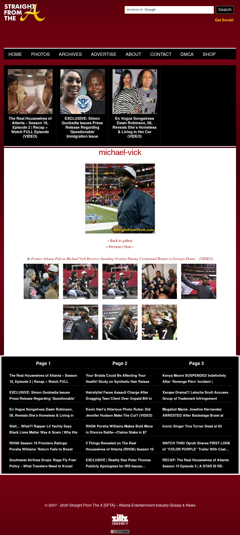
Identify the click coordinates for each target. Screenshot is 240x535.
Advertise (103, 54)
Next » (129, 246)
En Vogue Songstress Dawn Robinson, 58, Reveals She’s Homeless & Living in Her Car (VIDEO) (134, 127)
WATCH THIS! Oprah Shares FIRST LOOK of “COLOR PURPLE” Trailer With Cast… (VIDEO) (196, 449)
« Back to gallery (120, 240)
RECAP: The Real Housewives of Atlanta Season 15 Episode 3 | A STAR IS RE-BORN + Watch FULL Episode (195, 465)
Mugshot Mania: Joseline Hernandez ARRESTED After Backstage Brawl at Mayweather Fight (192, 415)
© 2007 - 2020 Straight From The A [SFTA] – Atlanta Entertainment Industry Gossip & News (120, 505)
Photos (40, 54)
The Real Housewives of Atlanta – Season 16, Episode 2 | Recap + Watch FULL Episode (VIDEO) (30, 127)
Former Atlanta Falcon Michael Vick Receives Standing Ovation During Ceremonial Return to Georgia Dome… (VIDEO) (122, 258)
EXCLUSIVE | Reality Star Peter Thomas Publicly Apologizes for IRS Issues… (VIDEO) (118, 465)
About (133, 54)
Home (15, 54)
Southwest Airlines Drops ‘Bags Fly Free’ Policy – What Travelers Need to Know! (43, 463)
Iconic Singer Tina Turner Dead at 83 (192, 426)
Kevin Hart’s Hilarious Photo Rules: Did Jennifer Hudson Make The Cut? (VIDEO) (119, 412)
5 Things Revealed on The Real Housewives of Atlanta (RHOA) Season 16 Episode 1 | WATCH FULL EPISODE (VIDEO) (120, 452)
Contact (161, 54)
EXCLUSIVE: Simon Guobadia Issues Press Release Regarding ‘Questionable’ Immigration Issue (82, 127)
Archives (70, 54)
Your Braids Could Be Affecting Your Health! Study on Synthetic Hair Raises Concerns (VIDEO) (117, 381)
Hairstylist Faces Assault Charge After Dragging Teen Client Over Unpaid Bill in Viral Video (119, 398)
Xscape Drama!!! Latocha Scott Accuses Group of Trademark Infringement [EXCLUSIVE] (195, 398)
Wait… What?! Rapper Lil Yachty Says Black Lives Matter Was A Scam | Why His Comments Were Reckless (43, 432)
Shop (209, 54)
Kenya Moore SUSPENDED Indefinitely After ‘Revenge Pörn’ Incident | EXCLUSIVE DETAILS (194, 381)
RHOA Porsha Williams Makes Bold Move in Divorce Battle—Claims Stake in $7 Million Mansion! (119, 432)
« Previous (114, 246)
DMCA (187, 54)
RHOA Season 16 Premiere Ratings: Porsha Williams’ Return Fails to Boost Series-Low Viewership (41, 449)
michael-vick (120, 152)
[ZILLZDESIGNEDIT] (120, 523)
